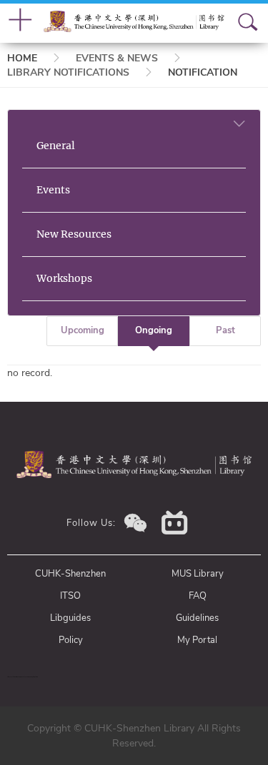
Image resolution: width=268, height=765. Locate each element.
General (55, 145)
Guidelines (197, 618)
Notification (202, 72)
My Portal (197, 640)
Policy (71, 640)
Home (22, 58)
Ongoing (153, 330)
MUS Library (198, 573)
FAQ (198, 595)
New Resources (73, 234)
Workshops (64, 278)
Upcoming (82, 330)
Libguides (70, 618)
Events (53, 189)
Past (225, 330)
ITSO (70, 595)
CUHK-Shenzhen (70, 573)
